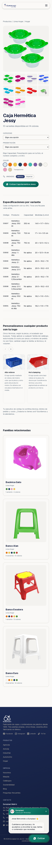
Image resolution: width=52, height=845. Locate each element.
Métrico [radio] (20, 177)
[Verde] (7, 489)
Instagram (21, 734)
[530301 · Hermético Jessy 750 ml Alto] (20, 102)
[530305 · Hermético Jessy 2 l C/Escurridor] (32, 91)
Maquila (6, 777)
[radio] (5, 164)
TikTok (43, 734)
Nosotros (7, 772)
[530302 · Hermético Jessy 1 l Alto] (43, 79)
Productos (7, 21)
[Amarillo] (14, 489)
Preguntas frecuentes (11, 793)
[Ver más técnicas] (11, 349)
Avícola (6, 749)
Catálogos (7, 781)
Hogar (27, 21)
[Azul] (9, 489)
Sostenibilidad (9, 785)
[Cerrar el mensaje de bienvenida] (46, 811)
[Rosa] (12, 489)
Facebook (9, 734)
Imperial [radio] (29, 177)
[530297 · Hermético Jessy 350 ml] (8, 79)
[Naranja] (7, 553)
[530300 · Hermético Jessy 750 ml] (32, 79)
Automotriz (7, 757)
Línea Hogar (18, 21)
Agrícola (6, 745)
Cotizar (41, 838)
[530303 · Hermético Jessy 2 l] (8, 91)
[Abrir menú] (46, 5)
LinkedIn (33, 734)
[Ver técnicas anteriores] (5, 349)
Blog (5, 789)
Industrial (6, 753)
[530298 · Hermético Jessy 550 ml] (8, 102)
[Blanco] (7, 680)
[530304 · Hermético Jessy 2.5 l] (20, 91)
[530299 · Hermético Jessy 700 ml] (20, 79)
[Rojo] (17, 553)
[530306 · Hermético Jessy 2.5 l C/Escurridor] (43, 91)
